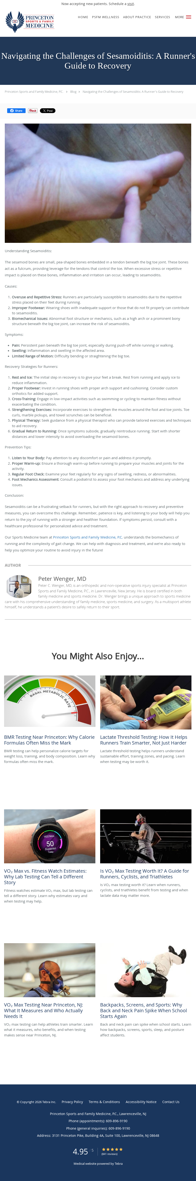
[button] (188, 17)
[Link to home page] (29, 22)
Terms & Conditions (104, 1101)
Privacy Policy (72, 1101)
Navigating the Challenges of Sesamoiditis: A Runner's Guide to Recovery (133, 91)
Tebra (119, 1163)
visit (130, 3)
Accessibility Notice (141, 1101)
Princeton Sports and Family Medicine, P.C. (34, 91)
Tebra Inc (48, 1102)
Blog (73, 91)
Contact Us (171, 1101)
